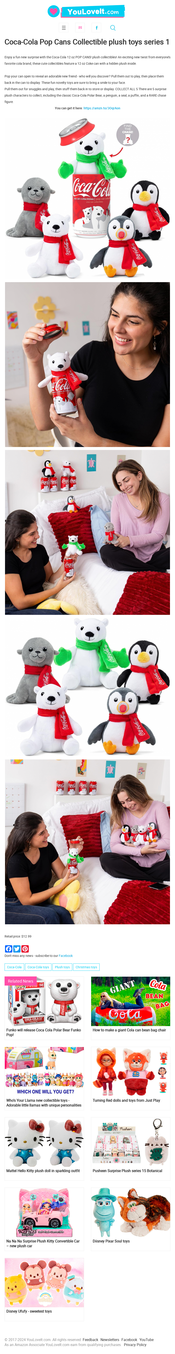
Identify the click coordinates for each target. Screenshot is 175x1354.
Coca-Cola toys (38, 967)
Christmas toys (86, 967)
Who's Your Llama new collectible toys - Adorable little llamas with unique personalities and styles (43, 1103)
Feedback (90, 1339)
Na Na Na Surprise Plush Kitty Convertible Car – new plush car (43, 1243)
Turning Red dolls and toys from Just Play (126, 1100)
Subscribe (80, 27)
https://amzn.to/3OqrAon (102, 108)
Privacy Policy (135, 1344)
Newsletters (109, 1339)
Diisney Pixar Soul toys (111, 1241)
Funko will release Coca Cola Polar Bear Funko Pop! (43, 1032)
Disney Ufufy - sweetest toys (29, 1311)
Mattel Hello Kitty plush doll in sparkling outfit (43, 1170)
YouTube (146, 1339)
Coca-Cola (14, 967)
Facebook (96, 27)
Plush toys (62, 967)
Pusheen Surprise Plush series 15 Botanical (127, 1170)
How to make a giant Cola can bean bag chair (129, 1030)
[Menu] (63, 27)
